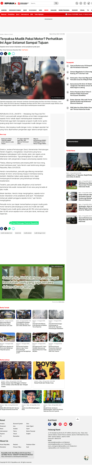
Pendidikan (11, 14)
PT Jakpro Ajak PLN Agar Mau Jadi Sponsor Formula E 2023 (23, 141)
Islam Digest (29, 426)
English (28, 433)
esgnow (75, 10)
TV (88, 10)
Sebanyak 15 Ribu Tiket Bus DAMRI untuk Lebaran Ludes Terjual (7, 141)
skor (25, 10)
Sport (17, 14)
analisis (53, 10)
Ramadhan (16, 436)
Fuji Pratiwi (25, 50)
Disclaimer (3, 447)
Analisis (15, 428)
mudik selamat (27, 233)
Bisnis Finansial (64, 10)
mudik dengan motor (39, 233)
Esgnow (2, 433)
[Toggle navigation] (2, 3)
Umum (11, 34)
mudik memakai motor (6, 233)
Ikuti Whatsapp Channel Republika (25, 223)
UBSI (31, 14)
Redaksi (15, 444)
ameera (4, 10)
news (46, 10)
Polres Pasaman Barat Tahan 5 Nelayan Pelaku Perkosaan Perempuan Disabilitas (80, 93)
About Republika (5, 444)
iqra (40, 10)
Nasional (3, 14)
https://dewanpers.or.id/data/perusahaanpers (14, 456)
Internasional (25, 14)
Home (1, 34)
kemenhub (18, 233)
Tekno (15, 431)
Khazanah (3, 426)
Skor (27, 423)
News (6, 34)
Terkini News (70, 151)
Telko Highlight (38, 14)
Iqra (14, 426)
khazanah (32, 10)
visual (82, 10)
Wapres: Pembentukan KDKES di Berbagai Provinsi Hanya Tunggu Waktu (39, 141)
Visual (15, 433)
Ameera (2, 423)
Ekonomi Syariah (15, 10)
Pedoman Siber (30, 444)
